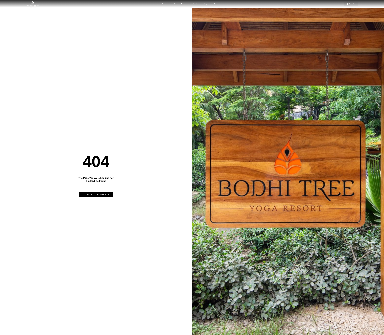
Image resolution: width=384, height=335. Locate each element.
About (172, 4)
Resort (183, 4)
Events (195, 4)
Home (164, 4)
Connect (217, 4)
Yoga (206, 4)
